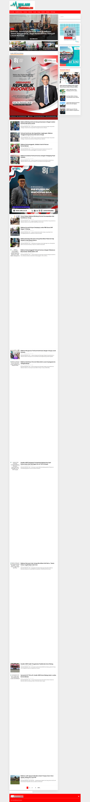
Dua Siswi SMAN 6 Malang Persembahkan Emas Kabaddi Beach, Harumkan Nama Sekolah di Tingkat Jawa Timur (72, 97)
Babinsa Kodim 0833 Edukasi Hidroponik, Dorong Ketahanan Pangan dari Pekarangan (34, 48)
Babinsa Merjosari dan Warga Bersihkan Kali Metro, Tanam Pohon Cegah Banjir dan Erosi (37, 564)
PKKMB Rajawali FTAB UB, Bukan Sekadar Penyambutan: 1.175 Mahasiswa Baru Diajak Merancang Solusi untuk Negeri (73, 110)
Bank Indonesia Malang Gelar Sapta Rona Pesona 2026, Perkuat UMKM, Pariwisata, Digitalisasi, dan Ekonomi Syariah (69, 86)
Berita (12, 28)
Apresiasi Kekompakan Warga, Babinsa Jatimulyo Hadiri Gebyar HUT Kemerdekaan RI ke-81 (49, 48)
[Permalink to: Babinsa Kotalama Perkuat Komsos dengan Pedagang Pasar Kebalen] (15, 159)
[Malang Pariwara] (22, 5)
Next (39, 787)
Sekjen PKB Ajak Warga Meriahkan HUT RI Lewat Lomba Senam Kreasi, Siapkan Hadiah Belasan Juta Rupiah (73, 90)
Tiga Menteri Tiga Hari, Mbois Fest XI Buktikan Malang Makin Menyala (16, 48)
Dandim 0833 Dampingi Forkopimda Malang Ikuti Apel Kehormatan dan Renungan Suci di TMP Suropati (36, 463)
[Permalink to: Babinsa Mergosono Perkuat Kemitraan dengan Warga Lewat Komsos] (15, 354)
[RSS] (79, 796)
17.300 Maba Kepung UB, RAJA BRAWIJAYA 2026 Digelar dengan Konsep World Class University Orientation (72, 103)
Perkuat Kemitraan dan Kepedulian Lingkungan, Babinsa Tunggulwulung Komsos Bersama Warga (36, 133)
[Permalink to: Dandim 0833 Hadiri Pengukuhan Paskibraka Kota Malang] (15, 667)
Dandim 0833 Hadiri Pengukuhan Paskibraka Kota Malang (37, 664)
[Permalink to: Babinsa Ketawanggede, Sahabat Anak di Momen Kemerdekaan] (15, 148)
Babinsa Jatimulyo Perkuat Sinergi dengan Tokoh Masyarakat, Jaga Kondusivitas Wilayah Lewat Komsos (32, 33)
